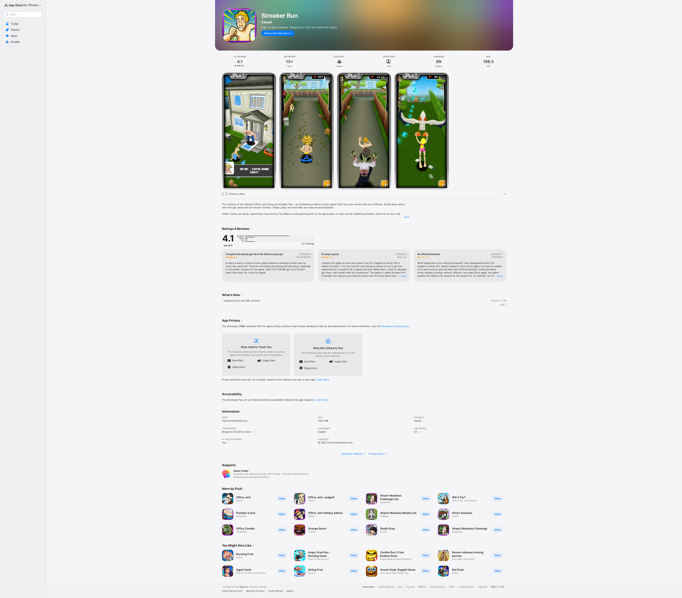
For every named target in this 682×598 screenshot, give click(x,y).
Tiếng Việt (482, 587)
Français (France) (437, 587)
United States (368, 587)
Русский (411, 587)
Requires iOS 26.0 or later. (236, 431)
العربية (400, 587)
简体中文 (422, 587)
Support (290, 591)
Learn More (322, 379)
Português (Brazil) (466, 587)
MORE (404, 276)
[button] (23, 23)
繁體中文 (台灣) (497, 587)
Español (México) (386, 587)
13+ (416, 431)
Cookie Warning (275, 591)
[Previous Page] (218, 265)
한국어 (451, 587)
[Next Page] (509, 265)
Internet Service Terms (232, 591)
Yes (224, 442)
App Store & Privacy (255, 591)
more (407, 217)
